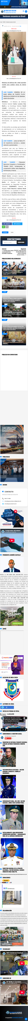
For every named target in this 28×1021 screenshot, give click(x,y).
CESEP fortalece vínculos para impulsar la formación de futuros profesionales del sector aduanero (13, 342)
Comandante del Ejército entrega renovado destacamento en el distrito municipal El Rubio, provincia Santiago (13, 314)
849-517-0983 (8, 498)
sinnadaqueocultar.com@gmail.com (13, 501)
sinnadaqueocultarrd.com (10, 503)
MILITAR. (12, 232)
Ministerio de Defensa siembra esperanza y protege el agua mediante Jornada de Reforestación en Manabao (13, 300)
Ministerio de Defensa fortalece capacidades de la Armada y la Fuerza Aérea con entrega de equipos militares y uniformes (13, 272)
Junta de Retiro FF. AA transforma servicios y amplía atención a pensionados (14, 143)
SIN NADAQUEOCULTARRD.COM (17, 1018)
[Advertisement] (5, 398)
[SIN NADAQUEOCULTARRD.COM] (14, 1014)
